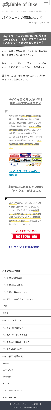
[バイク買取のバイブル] (20, 4)
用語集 (5, 313)
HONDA (6, 363)
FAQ (5, 306)
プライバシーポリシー (20, 404)
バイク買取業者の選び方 (13, 285)
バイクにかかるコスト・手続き (16, 342)
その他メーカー (9, 397)
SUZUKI (6, 383)
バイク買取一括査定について (15, 292)
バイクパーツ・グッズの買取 (15, 335)
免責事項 (35, 404)
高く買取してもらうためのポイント (18, 299)
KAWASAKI (8, 370)
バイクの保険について (12, 349)
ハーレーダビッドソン (12, 390)
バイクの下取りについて (13, 328)
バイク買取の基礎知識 (12, 278)
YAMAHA (7, 377)
